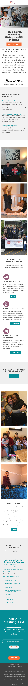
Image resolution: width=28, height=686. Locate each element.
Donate (14, 658)
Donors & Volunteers (10, 101)
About (13, 525)
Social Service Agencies (11, 114)
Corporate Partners (9, 126)
